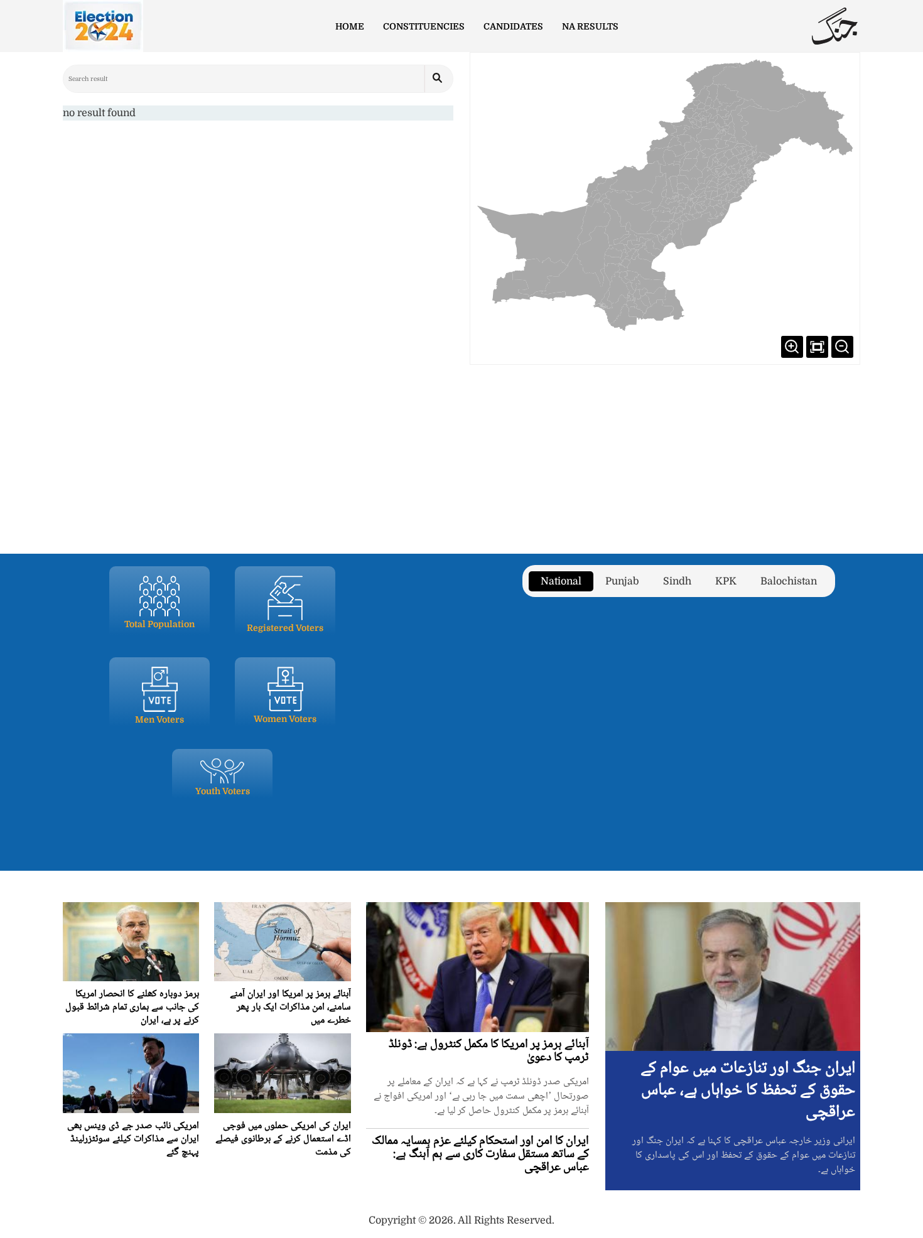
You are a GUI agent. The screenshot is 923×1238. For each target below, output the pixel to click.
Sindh (677, 581)
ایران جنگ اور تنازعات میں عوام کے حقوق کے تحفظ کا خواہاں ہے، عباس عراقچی (747, 1090)
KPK (726, 581)
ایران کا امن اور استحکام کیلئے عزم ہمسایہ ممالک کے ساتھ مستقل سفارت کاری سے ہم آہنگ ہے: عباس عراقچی (480, 1154)
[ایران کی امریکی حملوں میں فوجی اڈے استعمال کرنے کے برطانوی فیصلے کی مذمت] (282, 1073)
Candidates (513, 26)
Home (349, 26)
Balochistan (788, 581)
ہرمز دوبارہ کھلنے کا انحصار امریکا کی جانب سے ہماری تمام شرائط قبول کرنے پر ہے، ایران (132, 1007)
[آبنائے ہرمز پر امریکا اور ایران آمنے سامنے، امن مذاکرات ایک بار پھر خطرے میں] (282, 941)
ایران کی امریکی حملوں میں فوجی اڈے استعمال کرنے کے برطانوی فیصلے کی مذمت (283, 1139)
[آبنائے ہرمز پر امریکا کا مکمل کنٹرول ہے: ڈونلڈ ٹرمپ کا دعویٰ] (478, 966)
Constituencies (424, 26)
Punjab (622, 581)
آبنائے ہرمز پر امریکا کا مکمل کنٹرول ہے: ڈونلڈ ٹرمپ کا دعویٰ (489, 1051)
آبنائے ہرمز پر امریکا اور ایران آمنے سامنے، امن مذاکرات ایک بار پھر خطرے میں (290, 1007)
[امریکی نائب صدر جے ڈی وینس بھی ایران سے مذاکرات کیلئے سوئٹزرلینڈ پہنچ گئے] (131, 1073)
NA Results (590, 26)
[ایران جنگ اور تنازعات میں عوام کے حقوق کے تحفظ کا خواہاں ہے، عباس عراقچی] (732, 976)
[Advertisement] (461, 452)
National (561, 581)
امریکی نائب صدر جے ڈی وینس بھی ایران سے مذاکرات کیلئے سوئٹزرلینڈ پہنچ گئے (133, 1139)
